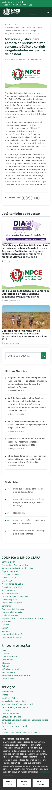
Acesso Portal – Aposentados (14, 701)
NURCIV (5, 628)
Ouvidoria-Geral (9, 577)
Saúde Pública (8, 678)
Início (7, 24)
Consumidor (7, 659)
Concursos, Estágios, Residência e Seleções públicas (25, 720)
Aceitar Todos (9, 783)
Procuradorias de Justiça (12, 584)
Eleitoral (5, 666)
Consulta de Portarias (11, 716)
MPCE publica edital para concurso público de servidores (29, 490)
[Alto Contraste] (22, 2)
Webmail (17, 4)
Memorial (6, 631)
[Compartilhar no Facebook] (23, 198)
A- (18, 2)
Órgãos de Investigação (12, 602)
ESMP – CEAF (7, 580)
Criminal (5, 653)
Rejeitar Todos (24, 783)
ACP (14, 24)
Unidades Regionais (10, 615)
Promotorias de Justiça (12, 587)
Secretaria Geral (9, 590)
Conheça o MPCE (9, 562)
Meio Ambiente (8, 672)
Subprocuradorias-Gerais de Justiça (17, 568)
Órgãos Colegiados (10, 571)
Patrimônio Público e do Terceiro (16, 675)
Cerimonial (6, 606)
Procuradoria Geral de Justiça (15, 565)
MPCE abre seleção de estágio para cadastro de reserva (29, 522)
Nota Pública (19, 513)
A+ (14, 2)
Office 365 (27, 4)
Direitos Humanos (10, 656)
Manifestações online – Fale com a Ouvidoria (21, 732)
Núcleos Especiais (10, 599)
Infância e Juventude (11, 669)
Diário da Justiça (9, 723)
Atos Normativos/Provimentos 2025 (17, 704)
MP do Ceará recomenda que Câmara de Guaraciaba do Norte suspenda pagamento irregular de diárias (26, 293)
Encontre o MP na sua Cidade (15, 726)
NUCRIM (5, 624)
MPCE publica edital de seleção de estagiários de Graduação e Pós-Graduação (28, 502)
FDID (4, 729)
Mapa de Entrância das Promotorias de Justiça (22, 618)
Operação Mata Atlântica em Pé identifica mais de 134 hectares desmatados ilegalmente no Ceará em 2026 (24, 335)
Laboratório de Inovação (12, 634)
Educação (6, 663)
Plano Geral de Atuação (12, 612)
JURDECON (6, 621)
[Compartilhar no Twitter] (28, 198)
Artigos (5, 694)
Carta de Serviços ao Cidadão (15, 707)
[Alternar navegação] (33, 12)
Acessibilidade (8, 691)
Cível (4, 650)
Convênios (6, 710)
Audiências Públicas (10, 698)
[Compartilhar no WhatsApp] (33, 198)
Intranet (6, 4)
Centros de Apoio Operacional (15, 596)
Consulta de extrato (10, 713)
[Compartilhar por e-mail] (37, 198)
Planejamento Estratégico (13, 609)
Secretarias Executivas (11, 593)
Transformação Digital (11, 637)
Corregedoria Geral (10, 574)
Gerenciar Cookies (41, 783)
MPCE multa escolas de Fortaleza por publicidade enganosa (29, 532)
